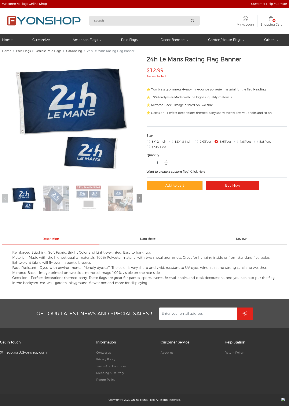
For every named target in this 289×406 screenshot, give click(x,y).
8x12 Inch (159, 142)
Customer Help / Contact (269, 4)
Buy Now (232, 185)
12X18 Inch (183, 142)
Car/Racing (74, 51)
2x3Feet (205, 142)
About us (167, 352)
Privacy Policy (105, 359)
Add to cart (174, 185)
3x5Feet (225, 142)
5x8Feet (265, 142)
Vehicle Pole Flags (48, 51)
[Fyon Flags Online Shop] (43, 20)
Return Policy (105, 379)
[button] (139, 198)
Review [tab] (241, 239)
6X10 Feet (159, 147)
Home (6, 51)
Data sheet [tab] (147, 239)
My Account (245, 24)
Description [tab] (51, 239)
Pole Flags (23, 51)
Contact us (103, 352)
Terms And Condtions (111, 366)
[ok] (245, 314)
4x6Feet (245, 142)
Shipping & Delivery (110, 373)
